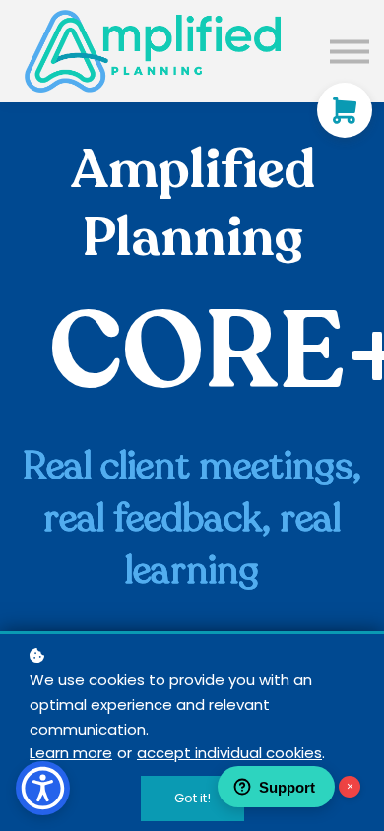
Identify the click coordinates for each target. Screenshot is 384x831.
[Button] (349, 50)
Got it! (192, 798)
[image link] (153, 51)
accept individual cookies (229, 752)
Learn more (71, 752)
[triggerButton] (43, 788)
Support (287, 787)
